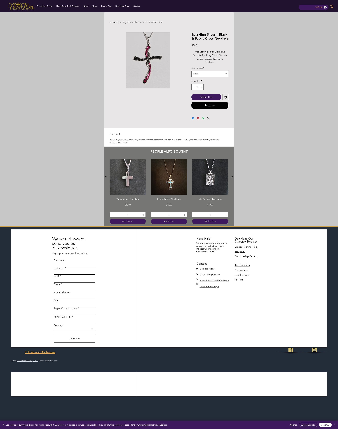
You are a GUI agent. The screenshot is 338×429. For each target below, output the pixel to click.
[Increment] (201, 87)
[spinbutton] (197, 87)
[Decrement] (194, 87)
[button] (332, 6)
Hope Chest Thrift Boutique (214, 280)
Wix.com (53, 360)
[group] (169, 191)
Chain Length (197, 68)
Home (113, 22)
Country (58, 325)
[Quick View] (128, 177)
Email (56, 276)
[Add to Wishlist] (225, 97)
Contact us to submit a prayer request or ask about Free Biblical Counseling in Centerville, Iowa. (212, 247)
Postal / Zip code (63, 317)
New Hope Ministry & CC (27, 360)
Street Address (61, 292)
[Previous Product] (105, 176)
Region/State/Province (65, 308)
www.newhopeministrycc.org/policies (152, 424)
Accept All (325, 424)
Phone (57, 284)
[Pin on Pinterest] (198, 118)
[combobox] (209, 74)
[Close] (334, 425)
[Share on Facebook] (193, 118)
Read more (210, 62)
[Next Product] (232, 176)
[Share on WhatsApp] (203, 118)
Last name (59, 268)
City (56, 300)
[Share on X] (208, 118)
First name (59, 260)
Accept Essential (308, 424)
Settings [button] (293, 424)
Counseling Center (210, 274)
